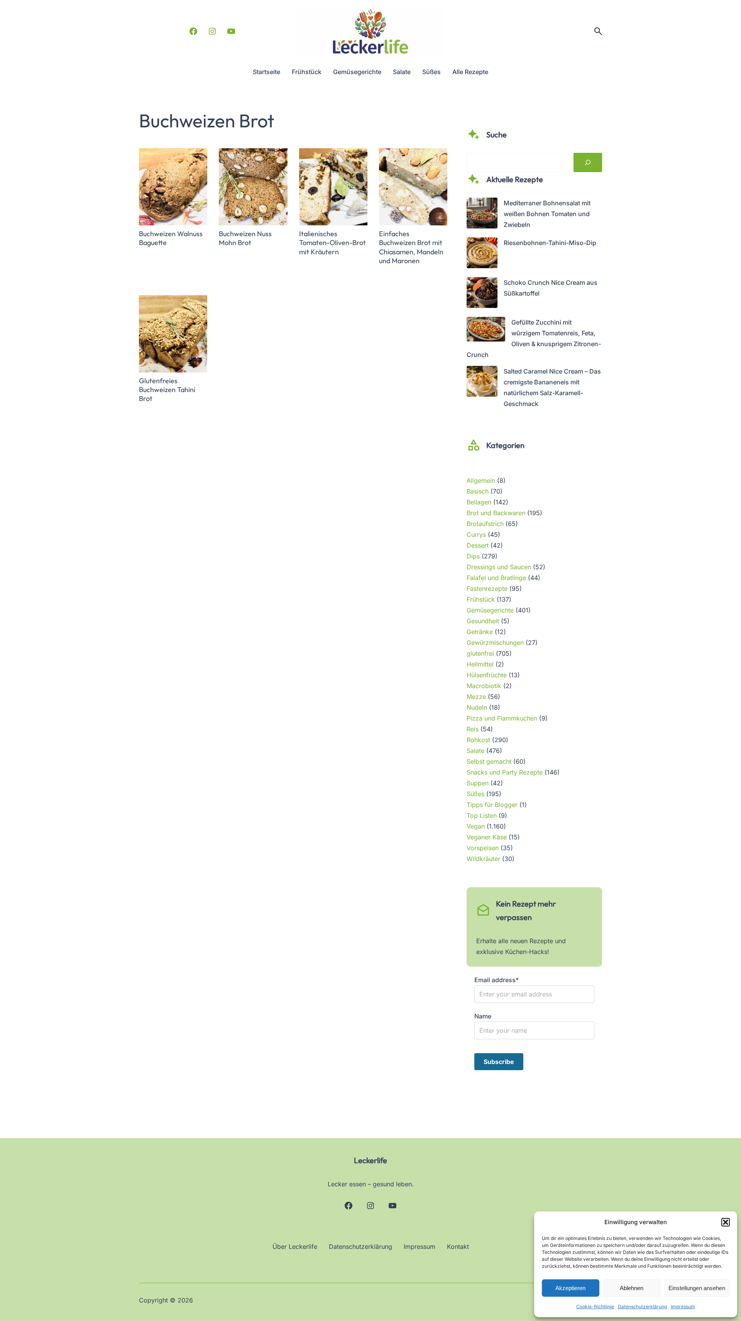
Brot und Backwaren (496, 513)
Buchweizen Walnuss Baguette (171, 238)
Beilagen (479, 502)
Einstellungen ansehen (696, 1288)
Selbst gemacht (489, 761)
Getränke (480, 632)
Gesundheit (483, 621)
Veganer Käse (487, 837)
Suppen (478, 783)
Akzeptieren (570, 1288)
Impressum (683, 1306)
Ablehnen (631, 1288)
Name (482, 1016)
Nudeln (477, 707)
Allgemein (481, 480)
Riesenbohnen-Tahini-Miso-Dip (550, 243)
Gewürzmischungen (495, 642)
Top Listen (482, 815)
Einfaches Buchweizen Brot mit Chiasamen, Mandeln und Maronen (411, 247)
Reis (473, 729)
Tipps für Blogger (492, 804)
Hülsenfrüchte (487, 675)
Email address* (496, 980)
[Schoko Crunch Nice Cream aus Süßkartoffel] (482, 294)
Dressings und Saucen (499, 567)
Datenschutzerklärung (642, 1306)
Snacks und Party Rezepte (505, 772)
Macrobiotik (484, 686)
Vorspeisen (483, 848)
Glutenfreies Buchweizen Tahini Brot (167, 389)
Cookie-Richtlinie (595, 1306)
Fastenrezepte (487, 588)
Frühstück (481, 599)
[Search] (588, 162)
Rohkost (478, 740)
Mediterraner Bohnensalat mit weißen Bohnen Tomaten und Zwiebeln (547, 213)
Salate (475, 750)
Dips (473, 556)
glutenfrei (480, 653)
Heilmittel (480, 664)
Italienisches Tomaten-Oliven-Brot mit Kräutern (332, 242)
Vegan (476, 826)
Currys (476, 534)
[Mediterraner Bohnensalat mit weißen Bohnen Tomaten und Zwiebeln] (482, 215)
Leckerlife (370, 1160)
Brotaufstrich (485, 524)
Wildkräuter (483, 859)
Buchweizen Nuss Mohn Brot (245, 238)
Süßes (475, 794)
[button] (725, 1222)
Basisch (478, 491)
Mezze (476, 696)
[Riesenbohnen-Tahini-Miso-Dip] (482, 254)
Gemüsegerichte (490, 610)
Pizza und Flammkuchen (502, 718)
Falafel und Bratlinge (496, 578)
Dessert (478, 545)
